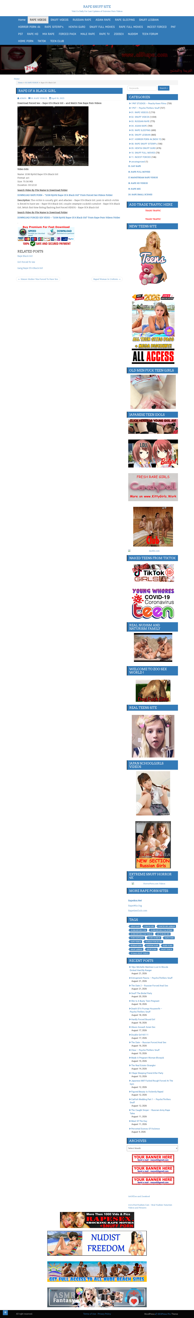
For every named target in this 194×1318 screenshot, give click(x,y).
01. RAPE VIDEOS (31, 82)
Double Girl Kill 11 (139, 1035)
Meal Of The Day (139, 1121)
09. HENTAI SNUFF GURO (143, 148)
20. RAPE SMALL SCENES (140, 194)
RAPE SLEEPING (125, 20)
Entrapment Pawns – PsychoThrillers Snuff (151, 978)
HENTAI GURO (76, 27)
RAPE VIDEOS (38, 20)
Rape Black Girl (25, 256)
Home (22, 20)
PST (20, 34)
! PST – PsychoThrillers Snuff (145, 108)
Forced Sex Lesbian (166, 926)
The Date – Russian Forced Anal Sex (148, 1042)
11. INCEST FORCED (141, 157)
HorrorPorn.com (138, 930)
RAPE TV (104, 34)
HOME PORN (25, 41)
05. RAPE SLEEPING (141, 130)
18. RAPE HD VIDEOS (138, 183)
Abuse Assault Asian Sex (143, 1027)
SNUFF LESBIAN (149, 20)
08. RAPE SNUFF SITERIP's (144, 144)
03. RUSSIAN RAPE (140, 121)
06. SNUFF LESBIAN (141, 135)
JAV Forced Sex (163, 934)
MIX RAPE (48, 34)
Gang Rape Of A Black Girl (30, 268)
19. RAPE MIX (134, 189)
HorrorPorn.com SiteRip (162, 930)
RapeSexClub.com (137, 910)
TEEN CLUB (57, 41)
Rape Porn (169, 938)
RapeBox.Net (135, 900)
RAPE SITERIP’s (54, 27)
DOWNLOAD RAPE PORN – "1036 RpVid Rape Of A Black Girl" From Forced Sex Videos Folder (64, 195)
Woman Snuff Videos (140, 953)
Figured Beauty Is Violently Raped (147, 1091)
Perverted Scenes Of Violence (145, 1128)
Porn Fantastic (137, 938)
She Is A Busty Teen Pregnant (145, 1001)
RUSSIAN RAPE (82, 20)
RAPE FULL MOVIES (131, 27)
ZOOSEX (119, 34)
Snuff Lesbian (136, 949)
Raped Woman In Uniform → (106, 279)
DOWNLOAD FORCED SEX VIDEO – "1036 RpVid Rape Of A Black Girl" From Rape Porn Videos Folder (68, 217)
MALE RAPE (88, 34)
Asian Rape (135, 926)
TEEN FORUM (150, 34)
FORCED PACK (67, 34)
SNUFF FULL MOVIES (102, 27)
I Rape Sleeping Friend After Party (147, 1073)
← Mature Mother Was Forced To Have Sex (38, 279)
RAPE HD (32, 34)
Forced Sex (149, 926)
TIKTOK (42, 41)
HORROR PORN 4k (29, 27)
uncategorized (138, 161)
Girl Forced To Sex (26, 262)
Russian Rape (136, 945)
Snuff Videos (166, 949)
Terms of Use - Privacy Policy (97, 1314)
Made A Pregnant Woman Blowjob (147, 1058)
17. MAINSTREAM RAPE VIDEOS (143, 177)
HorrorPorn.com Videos (141, 934)
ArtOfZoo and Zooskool (139, 1196)
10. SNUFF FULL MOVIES (143, 152)
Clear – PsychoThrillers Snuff (145, 1050)
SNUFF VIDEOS (59, 20)
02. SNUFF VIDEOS (140, 117)
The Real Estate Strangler (143, 1065)
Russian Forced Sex (154, 942)
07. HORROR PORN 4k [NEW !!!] (146, 139)
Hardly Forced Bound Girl (143, 1019)
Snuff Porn (152, 949)
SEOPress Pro (164, 1314)
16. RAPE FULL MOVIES (139, 171)
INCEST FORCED (157, 27)
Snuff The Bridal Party (141, 993)
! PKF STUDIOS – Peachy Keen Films (148, 103)
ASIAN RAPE (103, 20)
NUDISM (133, 34)
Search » (164, 88)
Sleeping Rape (152, 945)
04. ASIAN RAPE (139, 126)
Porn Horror (154, 938)
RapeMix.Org (135, 905)
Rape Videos (136, 942)
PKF (173, 27)
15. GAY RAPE (134, 166)
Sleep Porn (167, 945)
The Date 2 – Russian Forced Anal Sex (149, 985)
